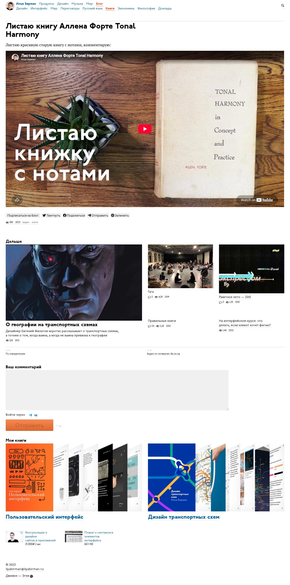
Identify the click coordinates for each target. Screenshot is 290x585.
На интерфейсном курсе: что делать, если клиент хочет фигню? (245, 323)
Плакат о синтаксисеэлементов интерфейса (98, 536)
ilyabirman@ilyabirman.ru (25, 569)
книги (35, 222)
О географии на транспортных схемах (52, 325)
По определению (15, 353)
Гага (151, 292)
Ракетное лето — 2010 (235, 297)
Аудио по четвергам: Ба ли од (163, 353)
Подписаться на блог (22, 215)
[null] (51, 215)
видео (26, 222)
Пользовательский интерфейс (44, 517)
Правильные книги (162, 321)
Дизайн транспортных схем (184, 517)
